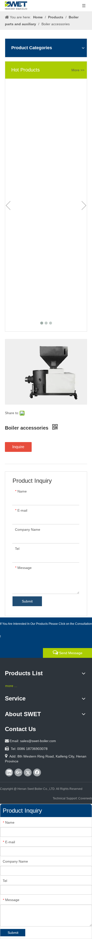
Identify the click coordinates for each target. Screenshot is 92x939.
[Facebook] (37, 772)
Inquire (18, 447)
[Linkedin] (9, 772)
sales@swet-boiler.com (38, 741)
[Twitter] (28, 772)
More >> (77, 70)
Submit (27, 601)
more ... (11, 686)
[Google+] (18, 772)
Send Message (70, 653)
